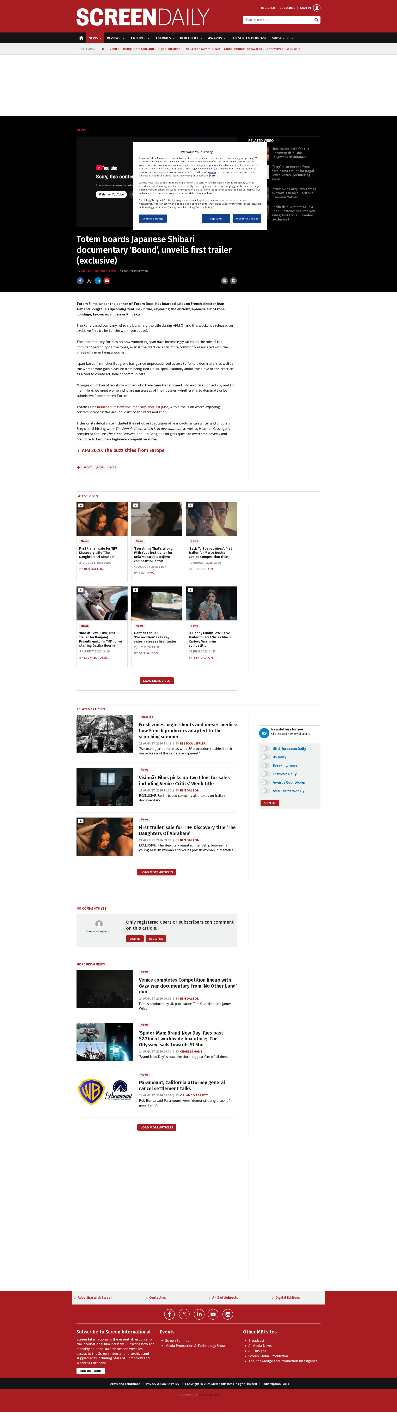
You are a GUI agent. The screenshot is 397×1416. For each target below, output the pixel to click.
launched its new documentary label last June (132, 407)
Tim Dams (146, 573)
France (87, 467)
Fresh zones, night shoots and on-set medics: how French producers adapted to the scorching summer (188, 731)
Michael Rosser (96, 657)
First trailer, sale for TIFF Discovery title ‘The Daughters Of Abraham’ (290, 153)
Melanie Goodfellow (98, 271)
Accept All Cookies (247, 218)
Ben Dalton (93, 569)
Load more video (157, 681)
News (81, 130)
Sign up (270, 803)
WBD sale (293, 49)
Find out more (91, 1371)
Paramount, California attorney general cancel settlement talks (182, 1085)
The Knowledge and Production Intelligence (282, 1361)
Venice (114, 49)
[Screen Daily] (143, 24)
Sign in (305, 8)
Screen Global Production (268, 1356)
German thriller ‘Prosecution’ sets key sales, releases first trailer (155, 637)
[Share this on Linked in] (98, 280)
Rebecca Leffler (193, 743)
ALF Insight (257, 1351)
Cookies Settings (152, 218)
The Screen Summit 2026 (202, 49)
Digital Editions (288, 1298)
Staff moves (274, 49)
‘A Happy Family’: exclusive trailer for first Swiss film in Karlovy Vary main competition (210, 639)
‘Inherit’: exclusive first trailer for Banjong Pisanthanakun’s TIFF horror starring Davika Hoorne (100, 639)
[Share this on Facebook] (80, 280)
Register (268, 8)
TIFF (103, 49)
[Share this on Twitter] (89, 280)
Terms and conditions (124, 1384)
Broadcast (256, 1340)
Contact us (157, 1298)
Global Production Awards (243, 49)
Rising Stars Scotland (138, 49)
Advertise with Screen (95, 1298)
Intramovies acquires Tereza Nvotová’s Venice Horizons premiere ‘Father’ (293, 193)
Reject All (216, 218)
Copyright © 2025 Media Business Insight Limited (221, 1384)
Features (147, 717)
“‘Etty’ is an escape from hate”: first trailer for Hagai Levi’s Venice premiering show (292, 173)
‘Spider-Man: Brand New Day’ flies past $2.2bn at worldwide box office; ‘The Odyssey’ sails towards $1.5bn (181, 1039)
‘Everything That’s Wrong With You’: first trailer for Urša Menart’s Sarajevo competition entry (153, 555)
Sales (112, 467)
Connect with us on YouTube (213, 1314)
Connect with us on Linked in (199, 1314)
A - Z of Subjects (225, 1298)
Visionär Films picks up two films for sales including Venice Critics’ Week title (184, 781)
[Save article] (233, 280)
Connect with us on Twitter (184, 1314)
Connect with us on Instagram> (227, 1314)
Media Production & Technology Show (195, 1345)
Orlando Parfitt (194, 1095)
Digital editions (169, 49)
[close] (237, 272)
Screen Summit (177, 1340)
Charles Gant (191, 1051)
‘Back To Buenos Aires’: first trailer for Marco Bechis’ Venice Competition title (210, 553)
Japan (100, 467)
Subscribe (287, 8)
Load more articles (157, 872)
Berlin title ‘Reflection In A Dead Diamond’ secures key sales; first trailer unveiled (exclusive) (293, 213)
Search (316, 20)
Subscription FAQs (276, 1384)
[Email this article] (107, 280)
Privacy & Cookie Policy (162, 1384)
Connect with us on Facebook (169, 1314)
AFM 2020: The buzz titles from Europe (123, 450)
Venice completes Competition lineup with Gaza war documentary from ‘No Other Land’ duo (188, 986)
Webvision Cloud (209, 1394)
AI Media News (260, 1345)
